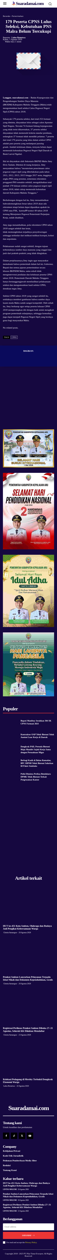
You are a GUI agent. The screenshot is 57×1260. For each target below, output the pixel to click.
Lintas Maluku (10, 1189)
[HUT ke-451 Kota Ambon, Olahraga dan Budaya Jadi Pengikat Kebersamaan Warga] (28, 904)
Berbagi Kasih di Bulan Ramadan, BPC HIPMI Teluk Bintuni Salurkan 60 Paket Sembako (37, 763)
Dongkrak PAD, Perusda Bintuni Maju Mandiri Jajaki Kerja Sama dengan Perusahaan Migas (36, 749)
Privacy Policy (31, 1242)
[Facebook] (18, 81)
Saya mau (26, 1235)
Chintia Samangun (10, 932)
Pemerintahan (17, 16)
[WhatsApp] (39, 81)
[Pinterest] (32, 81)
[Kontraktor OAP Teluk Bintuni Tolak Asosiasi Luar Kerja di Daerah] (10, 736)
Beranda (6, 16)
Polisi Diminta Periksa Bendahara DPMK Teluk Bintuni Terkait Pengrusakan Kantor (36, 777)
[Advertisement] (28, 400)
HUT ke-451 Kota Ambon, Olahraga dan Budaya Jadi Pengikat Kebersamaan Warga (26, 1184)
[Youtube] (30, 1136)
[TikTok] (14, 1136)
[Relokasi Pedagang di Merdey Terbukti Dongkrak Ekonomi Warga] (28, 1058)
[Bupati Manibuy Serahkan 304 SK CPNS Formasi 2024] (10, 722)
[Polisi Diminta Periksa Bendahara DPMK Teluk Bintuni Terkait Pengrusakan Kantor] (10, 777)
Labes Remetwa (18, 37)
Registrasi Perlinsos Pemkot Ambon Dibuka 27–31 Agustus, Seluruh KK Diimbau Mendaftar (27, 1206)
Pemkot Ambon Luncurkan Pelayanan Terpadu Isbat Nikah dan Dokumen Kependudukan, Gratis (28, 978)
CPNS (14, 337)
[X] (25, 81)
